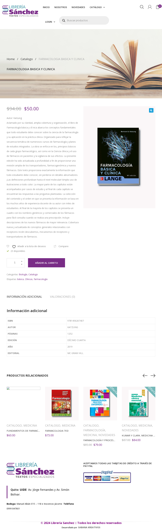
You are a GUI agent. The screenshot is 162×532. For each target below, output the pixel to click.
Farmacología (94, 430)
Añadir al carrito (46, 262)
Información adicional (24, 296)
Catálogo (96, 7)
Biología (23, 274)
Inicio (46, 7)
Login (48, 21)
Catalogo (27, 59)
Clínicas (29, 279)
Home (11, 59)
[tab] (26, 296)
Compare (64, 246)
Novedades (78, 7)
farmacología (40, 279)
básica (20, 279)
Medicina (30, 425)
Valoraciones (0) (62, 296)
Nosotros (60, 7)
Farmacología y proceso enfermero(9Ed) (110, 440)
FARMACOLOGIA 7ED (57, 430)
